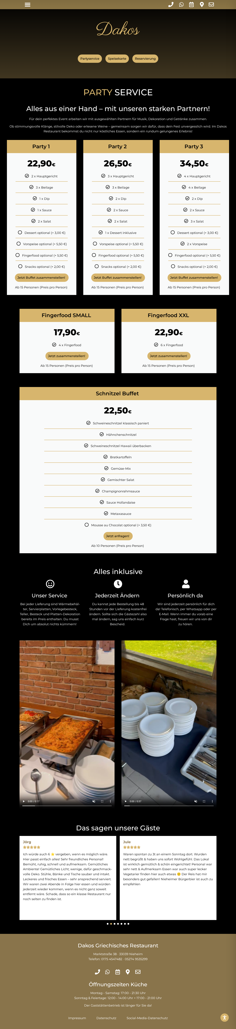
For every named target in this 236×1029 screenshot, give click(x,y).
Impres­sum (77, 1018)
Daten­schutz (106, 1018)
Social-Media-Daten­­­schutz (147, 1018)
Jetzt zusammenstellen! (67, 356)
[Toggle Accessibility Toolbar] (224, 1017)
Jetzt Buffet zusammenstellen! (41, 278)
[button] (27, 4)
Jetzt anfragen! (118, 536)
